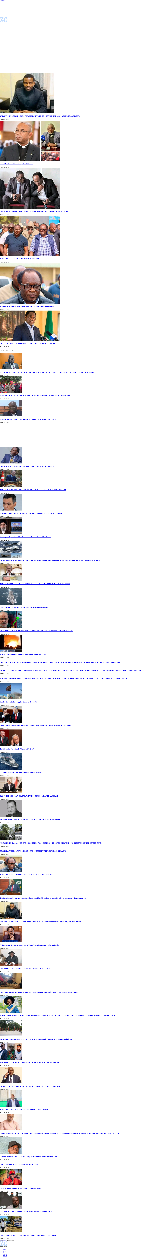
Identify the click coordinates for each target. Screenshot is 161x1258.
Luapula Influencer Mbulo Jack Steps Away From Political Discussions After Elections (29, 1157)
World (5, 1256)
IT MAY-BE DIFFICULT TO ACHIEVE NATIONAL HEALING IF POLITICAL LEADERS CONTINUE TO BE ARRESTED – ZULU (47, 372)
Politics (5, 1251)
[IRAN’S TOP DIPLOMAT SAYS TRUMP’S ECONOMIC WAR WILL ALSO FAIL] (11, 792)
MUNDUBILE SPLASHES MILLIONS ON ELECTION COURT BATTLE (26, 874)
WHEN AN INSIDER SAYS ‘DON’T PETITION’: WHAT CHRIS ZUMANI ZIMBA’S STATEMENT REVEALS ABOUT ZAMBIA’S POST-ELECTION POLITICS (57, 1015)
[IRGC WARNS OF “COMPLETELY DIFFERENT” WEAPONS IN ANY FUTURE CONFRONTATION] (11, 627)
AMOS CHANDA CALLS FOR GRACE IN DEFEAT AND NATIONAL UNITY (28, 419)
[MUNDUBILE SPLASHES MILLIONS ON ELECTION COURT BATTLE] (11, 871)
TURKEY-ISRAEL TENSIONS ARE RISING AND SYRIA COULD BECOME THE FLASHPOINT (35, 584)
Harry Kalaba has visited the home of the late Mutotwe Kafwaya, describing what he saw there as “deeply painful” (39, 992)
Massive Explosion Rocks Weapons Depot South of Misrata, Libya (23, 654)
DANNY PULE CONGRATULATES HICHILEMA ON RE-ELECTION (25, 969)
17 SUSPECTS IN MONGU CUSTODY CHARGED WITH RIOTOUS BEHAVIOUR (29, 1062)
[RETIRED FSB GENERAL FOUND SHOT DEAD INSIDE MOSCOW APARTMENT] (11, 816)
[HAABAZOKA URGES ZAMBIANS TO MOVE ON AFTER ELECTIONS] (11, 1208)
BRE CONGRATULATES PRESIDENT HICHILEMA (19, 1165)
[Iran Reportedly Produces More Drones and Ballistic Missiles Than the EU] (11, 533)
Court (4, 1253)
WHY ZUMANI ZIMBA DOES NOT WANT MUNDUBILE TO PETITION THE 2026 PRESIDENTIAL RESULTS (40, 116)
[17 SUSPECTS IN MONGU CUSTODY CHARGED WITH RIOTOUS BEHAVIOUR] (11, 1059)
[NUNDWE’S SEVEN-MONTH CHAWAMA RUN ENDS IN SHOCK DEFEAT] (11, 463)
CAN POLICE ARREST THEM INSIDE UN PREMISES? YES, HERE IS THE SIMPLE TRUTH (34, 211)
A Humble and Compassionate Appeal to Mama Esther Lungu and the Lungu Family (29, 945)
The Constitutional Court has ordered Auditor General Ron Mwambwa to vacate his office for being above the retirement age (43, 898)
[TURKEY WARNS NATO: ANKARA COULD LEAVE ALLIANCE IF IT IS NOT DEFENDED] (11, 486)
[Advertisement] (50, 36)
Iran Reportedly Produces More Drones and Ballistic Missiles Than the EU (25, 537)
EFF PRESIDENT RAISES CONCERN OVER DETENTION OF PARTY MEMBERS (30, 1235)
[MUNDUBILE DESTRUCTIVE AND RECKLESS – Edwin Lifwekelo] (11, 1106)
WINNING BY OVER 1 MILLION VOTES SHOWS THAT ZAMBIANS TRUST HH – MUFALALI (35, 396)
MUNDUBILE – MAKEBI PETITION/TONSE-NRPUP (19, 259)
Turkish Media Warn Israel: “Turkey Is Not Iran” (17, 749)
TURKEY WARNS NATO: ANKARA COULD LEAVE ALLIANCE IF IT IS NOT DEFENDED (33, 490)
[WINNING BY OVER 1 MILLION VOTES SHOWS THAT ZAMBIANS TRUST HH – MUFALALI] (11, 392)
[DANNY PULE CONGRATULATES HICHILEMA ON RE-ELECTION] (11, 965)
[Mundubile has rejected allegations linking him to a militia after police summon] (30, 303)
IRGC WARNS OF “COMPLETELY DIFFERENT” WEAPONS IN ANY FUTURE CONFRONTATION (36, 631)
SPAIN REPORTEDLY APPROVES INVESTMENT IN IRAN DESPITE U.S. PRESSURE (31, 513)
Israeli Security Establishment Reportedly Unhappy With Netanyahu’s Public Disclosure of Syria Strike (35, 725)
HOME (5, 1250)
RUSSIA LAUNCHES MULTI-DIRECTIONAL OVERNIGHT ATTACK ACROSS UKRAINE (33, 851)
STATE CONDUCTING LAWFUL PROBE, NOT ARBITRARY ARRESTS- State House (30, 1086)
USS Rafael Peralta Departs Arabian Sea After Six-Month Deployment (24, 607)
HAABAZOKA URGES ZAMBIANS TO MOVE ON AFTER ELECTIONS (26, 1212)
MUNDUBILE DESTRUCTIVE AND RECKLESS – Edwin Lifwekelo (24, 1110)
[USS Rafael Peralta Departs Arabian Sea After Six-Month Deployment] (11, 604)
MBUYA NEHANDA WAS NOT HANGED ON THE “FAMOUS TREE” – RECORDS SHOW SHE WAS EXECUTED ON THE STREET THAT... (51, 843)
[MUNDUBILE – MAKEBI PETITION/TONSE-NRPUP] (30, 255)
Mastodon (2, 0)
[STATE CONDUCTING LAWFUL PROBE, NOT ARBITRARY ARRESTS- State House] (11, 1083)
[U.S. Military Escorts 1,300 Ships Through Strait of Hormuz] (11, 769)
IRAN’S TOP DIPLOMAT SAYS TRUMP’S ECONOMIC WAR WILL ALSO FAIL (29, 796)
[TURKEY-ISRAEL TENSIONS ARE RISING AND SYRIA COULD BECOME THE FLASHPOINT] (11, 580)
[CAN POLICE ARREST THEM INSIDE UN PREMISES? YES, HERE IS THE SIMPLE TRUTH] (30, 208)
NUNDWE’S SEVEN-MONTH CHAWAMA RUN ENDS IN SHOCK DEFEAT (27, 466)
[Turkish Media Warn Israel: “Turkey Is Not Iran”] (11, 745)
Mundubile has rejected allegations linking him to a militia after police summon (27, 306)
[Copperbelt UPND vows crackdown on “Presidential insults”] (11, 1185)
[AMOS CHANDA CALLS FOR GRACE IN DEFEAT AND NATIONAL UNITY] (11, 416)
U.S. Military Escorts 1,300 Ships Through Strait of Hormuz (21, 772)
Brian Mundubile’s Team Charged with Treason (16, 164)
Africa (5, 1254)
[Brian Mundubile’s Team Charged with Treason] (30, 160)
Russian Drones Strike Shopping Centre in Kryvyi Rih (18, 702)
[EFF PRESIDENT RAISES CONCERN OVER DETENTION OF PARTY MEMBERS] (11, 1232)
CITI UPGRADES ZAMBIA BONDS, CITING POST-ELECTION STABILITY (27, 344)
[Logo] (3, 21)
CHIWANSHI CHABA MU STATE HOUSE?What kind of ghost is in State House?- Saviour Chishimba (36, 1039)
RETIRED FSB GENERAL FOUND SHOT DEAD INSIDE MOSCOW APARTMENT (30, 819)
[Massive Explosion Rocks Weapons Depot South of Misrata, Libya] (11, 651)
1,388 (4, 1240)
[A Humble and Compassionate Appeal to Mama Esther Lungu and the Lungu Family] (11, 942)
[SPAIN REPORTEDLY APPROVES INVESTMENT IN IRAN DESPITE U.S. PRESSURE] (11, 510)
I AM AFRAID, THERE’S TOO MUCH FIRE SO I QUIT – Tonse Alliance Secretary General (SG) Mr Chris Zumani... (41, 921)
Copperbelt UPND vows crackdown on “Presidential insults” (21, 1188)
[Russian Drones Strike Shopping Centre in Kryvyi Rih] (11, 698)
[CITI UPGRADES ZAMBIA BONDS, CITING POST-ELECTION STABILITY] (30, 340)
